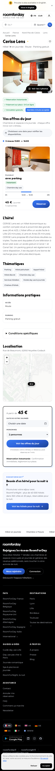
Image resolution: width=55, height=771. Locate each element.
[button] (7, 357)
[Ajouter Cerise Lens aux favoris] (50, 41)
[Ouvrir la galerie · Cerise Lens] (27, 72)
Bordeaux (34, 613)
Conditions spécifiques (23, 333)
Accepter (46, 766)
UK (29, 725)
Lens (45, 33)
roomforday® (9, 750)
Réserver (41, 204)
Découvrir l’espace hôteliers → (18, 578)
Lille (32, 608)
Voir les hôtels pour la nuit (26, 506)
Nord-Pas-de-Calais (31, 33)
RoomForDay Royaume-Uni (9, 613)
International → (10, 636)
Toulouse (34, 618)
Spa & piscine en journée (11, 668)
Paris (32, 599)
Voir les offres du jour (27, 443)
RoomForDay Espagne (14, 627)
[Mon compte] (49, 15)
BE (19, 725)
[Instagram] (34, 738)
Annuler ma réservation (8, 695)
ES (9, 731)
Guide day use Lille (12, 650)
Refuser (34, 766)
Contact (7, 688)
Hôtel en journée (13, 532)
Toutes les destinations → (41, 624)
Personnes (11, 430)
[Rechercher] (50, 24)
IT (19, 731)
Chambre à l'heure (35, 532)
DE (39, 725)
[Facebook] (40, 738)
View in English (27, 8)
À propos (34, 650)
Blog (32, 659)
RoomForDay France (13, 599)
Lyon (32, 603)
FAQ (5, 701)
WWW (30, 731)
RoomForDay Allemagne (9, 620)
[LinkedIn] (28, 738)
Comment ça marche (13, 706)
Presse (33, 655)
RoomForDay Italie (12, 632)
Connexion (35, 571)
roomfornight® (28, 750)
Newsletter (8, 710)
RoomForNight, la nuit (14, 675)
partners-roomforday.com (15, 753)
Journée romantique (13, 662)
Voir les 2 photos (40, 88)
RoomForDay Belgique (9, 605)
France (15, 33)
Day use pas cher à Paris (12, 656)
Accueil (6, 33)
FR (9, 725)
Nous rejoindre (13, 571)
